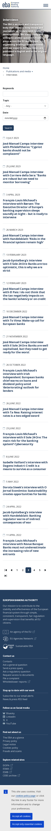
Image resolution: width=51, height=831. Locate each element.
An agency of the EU (20, 631)
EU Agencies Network (21, 638)
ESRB (5, 772)
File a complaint (11, 678)
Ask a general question (15, 664)
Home (6, 68)
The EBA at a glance (13, 737)
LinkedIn (10, 716)
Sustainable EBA (24, 646)
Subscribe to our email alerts (18, 695)
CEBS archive (10, 775)
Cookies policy (10, 747)
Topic (6, 100)
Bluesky (10, 713)
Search (8, 128)
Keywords (8, 88)
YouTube (11, 723)
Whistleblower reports (15, 681)
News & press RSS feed (15, 699)
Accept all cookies (21, 816)
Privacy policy (10, 741)
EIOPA (6, 765)
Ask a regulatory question (16, 671)
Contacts (7, 661)
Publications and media (18, 71)
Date (5, 112)
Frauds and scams (12, 751)
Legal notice (9, 744)
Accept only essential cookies (27, 824)
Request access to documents (18, 675)
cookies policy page (26, 796)
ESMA (6, 768)
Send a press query (13, 668)
